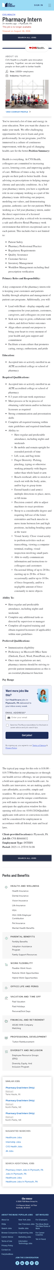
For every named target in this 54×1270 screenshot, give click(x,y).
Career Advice (7, 1236)
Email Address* (16, 712)
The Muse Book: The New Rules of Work (43, 1226)
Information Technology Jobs (25, 1242)
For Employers (41, 1219)
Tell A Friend (41, 1239)
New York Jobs (24, 1219)
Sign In (38, 5)
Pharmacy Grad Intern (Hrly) (20, 1087)
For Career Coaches (40, 1233)
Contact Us (6, 1249)
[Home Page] (10, 5)
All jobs (9, 1151)
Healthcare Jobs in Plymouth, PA (22, 1181)
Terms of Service (39, 745)
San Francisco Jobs (26, 1224)
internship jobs (13, 1142)
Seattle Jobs (23, 1228)
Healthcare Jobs (14, 1177)
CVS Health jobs (14, 1146)
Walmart (9, 1091)
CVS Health (8, 14)
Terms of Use (7, 1241)
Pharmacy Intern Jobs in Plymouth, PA (24, 1170)
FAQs (4, 1224)
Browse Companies (10, 1232)
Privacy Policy (11, 748)
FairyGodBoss (7, 1254)
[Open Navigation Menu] (49, 5)
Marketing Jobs (24, 1236)
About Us (5, 1219)
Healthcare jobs (14, 1137)
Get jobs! (27, 735)
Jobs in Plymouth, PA (16, 1173)
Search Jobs (7, 1228)
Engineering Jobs (25, 1232)
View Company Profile (17, 112)
